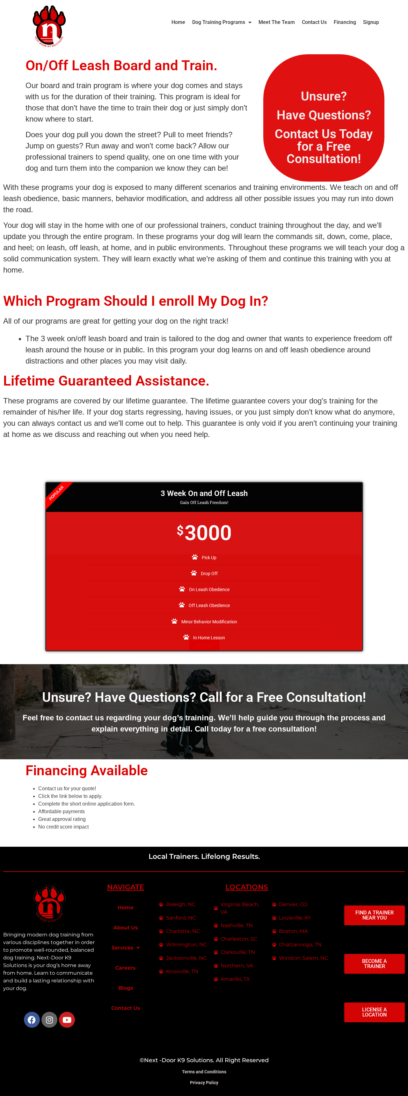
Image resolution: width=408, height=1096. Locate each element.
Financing (345, 22)
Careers (125, 968)
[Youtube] (67, 1020)
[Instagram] (49, 1020)
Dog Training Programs (218, 22)
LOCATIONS (246, 887)
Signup (371, 22)
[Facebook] (32, 1020)
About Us (125, 928)
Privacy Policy (204, 1082)
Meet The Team (277, 22)
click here (204, 645)
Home (178, 22)
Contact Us (314, 22)
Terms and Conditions (204, 1071)
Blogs (125, 988)
